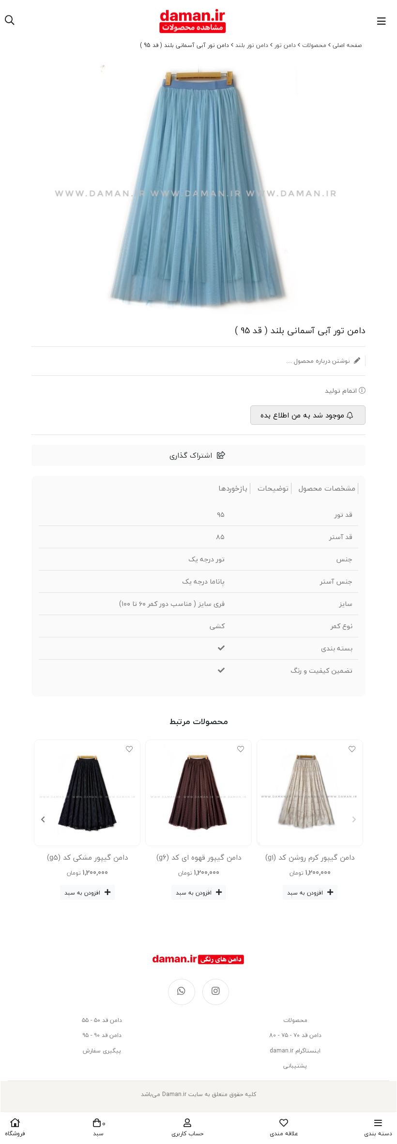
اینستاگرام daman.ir (295, 1051)
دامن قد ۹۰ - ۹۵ (102, 1035)
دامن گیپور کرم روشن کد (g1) (309, 857)
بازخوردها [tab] (232, 488)
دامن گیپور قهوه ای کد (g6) (198, 857)
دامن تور (285, 45)
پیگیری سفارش (102, 1051)
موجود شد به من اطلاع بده (302, 415)
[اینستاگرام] (216, 992)
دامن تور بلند (251, 45)
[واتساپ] (181, 992)
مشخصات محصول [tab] (327, 488)
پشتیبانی (295, 1066)
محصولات (314, 45)
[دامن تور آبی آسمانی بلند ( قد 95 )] (198, 959)
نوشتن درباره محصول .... (318, 361)
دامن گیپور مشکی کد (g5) (87, 857)
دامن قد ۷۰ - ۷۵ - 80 (295, 1035)
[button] (42, 819)
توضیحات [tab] (273, 488)
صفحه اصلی (347, 45)
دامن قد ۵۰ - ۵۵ (102, 1020)
